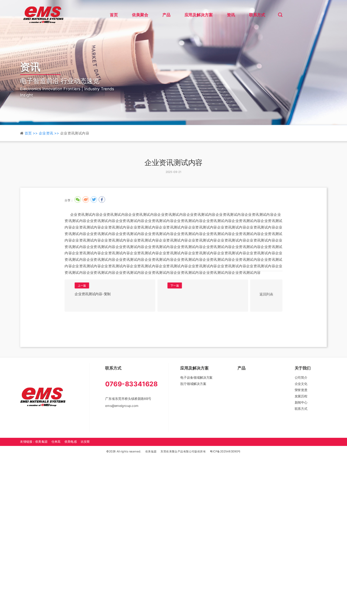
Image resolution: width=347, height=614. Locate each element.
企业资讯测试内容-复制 (92, 294)
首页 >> (32, 133)
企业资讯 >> (49, 133)
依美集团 (151, 451)
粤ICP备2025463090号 (225, 451)
